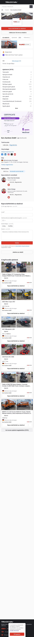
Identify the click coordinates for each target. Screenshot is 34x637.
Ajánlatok (16, 37)
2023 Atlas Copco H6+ (8, 301)
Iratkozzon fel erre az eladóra (17, 32)
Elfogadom (17, 634)
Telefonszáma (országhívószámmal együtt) (14, 218)
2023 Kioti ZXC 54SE (8, 357)
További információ (14, 630)
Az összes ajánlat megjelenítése (17, 430)
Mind (16, 108)
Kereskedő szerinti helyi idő (16, 171)
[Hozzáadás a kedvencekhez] (30, 285)
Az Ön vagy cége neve (9, 206)
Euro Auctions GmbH (6, 282)
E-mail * (3, 212)
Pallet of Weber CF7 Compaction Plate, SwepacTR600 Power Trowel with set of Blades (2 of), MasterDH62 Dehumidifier (16, 275)
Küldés (17, 243)
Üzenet (5, 229)
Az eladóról (6, 37)
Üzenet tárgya (7, 223)
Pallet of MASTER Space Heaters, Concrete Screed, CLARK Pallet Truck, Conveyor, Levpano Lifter (16, 385)
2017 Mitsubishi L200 (8, 329)
